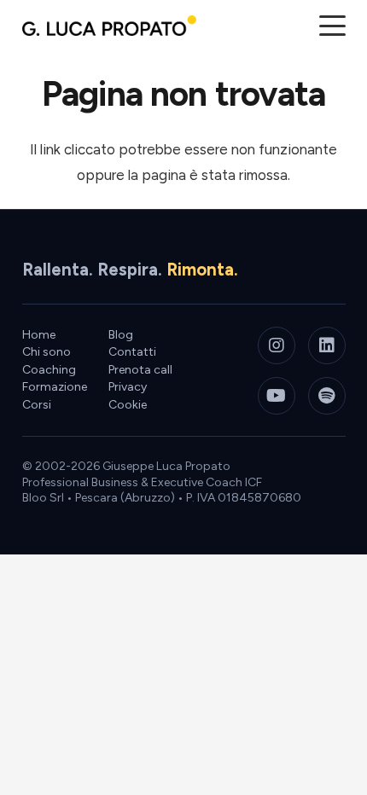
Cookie (127, 405)
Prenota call (140, 370)
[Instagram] (276, 345)
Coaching (49, 370)
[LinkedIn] (327, 345)
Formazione (54, 387)
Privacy (127, 387)
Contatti (132, 352)
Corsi (36, 405)
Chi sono (46, 352)
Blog (120, 335)
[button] (332, 26)
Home (38, 335)
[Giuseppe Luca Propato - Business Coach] (109, 25)
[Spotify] (327, 396)
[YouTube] (276, 396)
